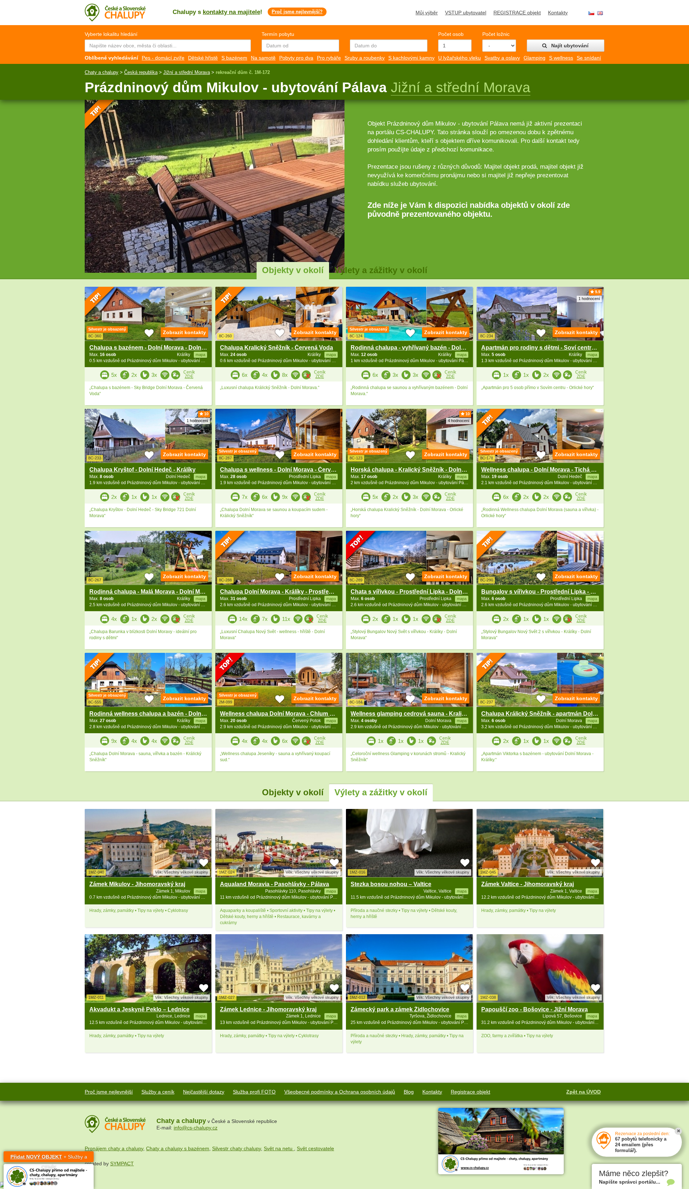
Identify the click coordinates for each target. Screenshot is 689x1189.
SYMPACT (122, 1163)
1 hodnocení (589, 298)
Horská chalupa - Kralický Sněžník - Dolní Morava (417, 470)
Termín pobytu (278, 34)
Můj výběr (427, 12)
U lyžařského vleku (459, 58)
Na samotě (263, 58)
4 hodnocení (458, 420)
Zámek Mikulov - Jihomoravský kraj (137, 884)
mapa (200, 891)
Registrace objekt (470, 1092)
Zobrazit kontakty (184, 332)
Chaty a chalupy (101, 72)
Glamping (534, 58)
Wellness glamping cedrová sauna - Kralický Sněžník (423, 714)
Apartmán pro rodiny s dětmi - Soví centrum (540, 348)
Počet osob (451, 34)
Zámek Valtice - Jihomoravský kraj (527, 884)
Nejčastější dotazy (203, 1092)
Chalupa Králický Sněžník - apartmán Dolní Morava (550, 714)
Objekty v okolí (293, 270)
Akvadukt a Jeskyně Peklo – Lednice (139, 1009)
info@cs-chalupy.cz (195, 1128)
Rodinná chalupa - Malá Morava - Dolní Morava (152, 592)
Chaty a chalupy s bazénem (177, 1148)
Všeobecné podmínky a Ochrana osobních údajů (339, 1092)
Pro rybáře (329, 58)
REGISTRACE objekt (517, 12)
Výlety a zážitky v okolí (380, 270)
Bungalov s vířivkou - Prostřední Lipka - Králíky (545, 592)
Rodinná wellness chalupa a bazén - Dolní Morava (156, 714)
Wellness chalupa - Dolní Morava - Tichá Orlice (544, 470)
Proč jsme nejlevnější (109, 1092)
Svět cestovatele (315, 1148)
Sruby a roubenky (364, 58)
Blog (409, 1092)
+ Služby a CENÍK (48, 1158)
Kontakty (558, 12)
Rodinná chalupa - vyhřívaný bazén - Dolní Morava (419, 348)
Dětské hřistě (203, 58)
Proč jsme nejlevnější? (297, 11)
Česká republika (141, 72)
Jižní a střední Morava (186, 72)
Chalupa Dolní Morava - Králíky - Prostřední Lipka (287, 592)
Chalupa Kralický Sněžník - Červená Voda (276, 348)
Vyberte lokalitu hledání (111, 34)
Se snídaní (589, 58)
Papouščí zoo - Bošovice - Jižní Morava (534, 1009)
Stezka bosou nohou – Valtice (391, 884)
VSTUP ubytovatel (465, 12)
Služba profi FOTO (254, 1092)
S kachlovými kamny (411, 58)
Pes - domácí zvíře (163, 58)
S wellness (561, 58)
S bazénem (234, 58)
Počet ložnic (496, 34)
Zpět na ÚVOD (583, 1092)
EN (600, 13)
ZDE (189, 376)
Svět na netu (279, 1148)
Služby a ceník (157, 1092)
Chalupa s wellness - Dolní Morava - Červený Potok (289, 470)
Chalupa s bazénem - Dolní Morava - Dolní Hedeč (155, 348)
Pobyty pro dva (296, 58)
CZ (591, 13)
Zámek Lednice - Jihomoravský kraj (268, 1009)
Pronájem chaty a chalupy (114, 1148)
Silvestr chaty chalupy (236, 1148)
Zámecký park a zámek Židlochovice (400, 1009)
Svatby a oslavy (502, 58)
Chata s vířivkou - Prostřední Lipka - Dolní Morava (418, 592)
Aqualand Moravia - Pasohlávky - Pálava (274, 884)
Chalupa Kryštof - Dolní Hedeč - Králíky (142, 470)
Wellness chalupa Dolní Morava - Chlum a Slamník (288, 714)
